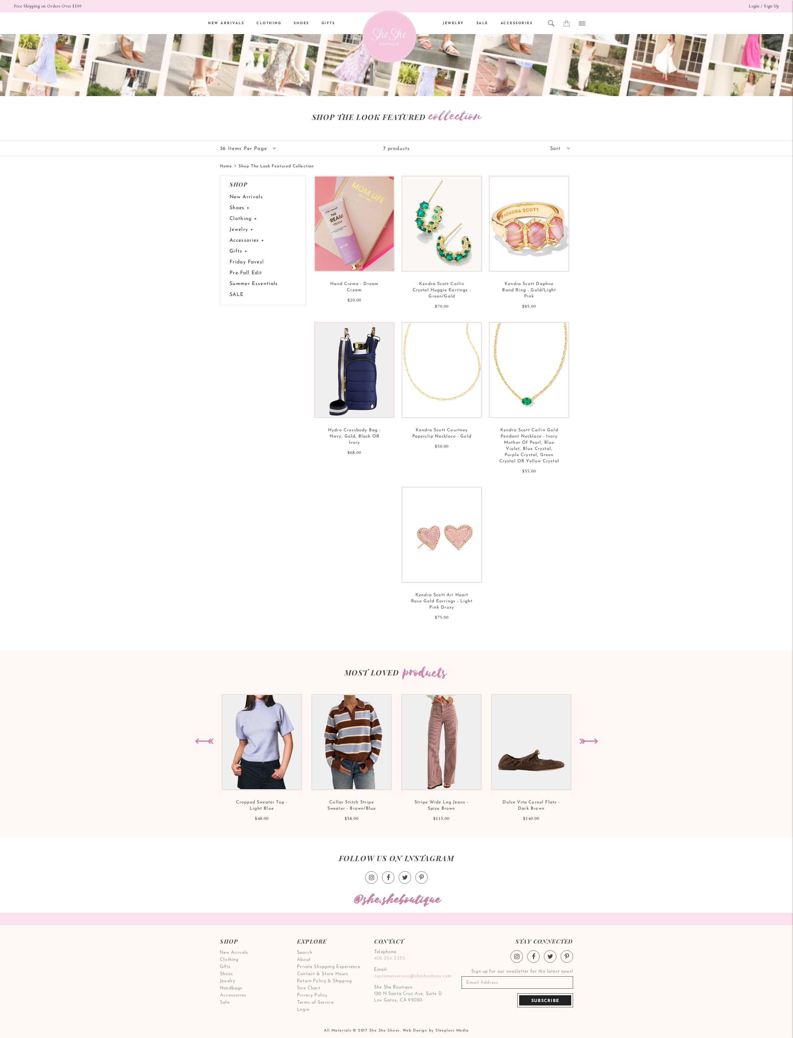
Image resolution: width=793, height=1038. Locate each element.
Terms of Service (315, 1002)
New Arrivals (246, 197)
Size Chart (308, 988)
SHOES (301, 23)
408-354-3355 (389, 958)
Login (754, 6)
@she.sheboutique (396, 899)
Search (304, 952)
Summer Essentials (254, 283)
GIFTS (328, 23)
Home (226, 166)
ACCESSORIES (517, 23)
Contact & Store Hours (322, 974)
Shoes (226, 974)
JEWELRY (453, 23)
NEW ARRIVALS (226, 23)
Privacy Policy (312, 995)
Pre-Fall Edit (246, 272)
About (304, 959)
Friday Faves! (247, 262)
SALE (482, 23)
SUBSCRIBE (545, 1001)
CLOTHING (268, 23)
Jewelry (227, 981)
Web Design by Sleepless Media (436, 1030)
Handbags (231, 988)
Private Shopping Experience (329, 967)
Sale (225, 1002)
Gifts (225, 967)
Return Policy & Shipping (324, 981)
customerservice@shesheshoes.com (412, 976)
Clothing (229, 959)
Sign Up (771, 6)
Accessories (233, 995)
